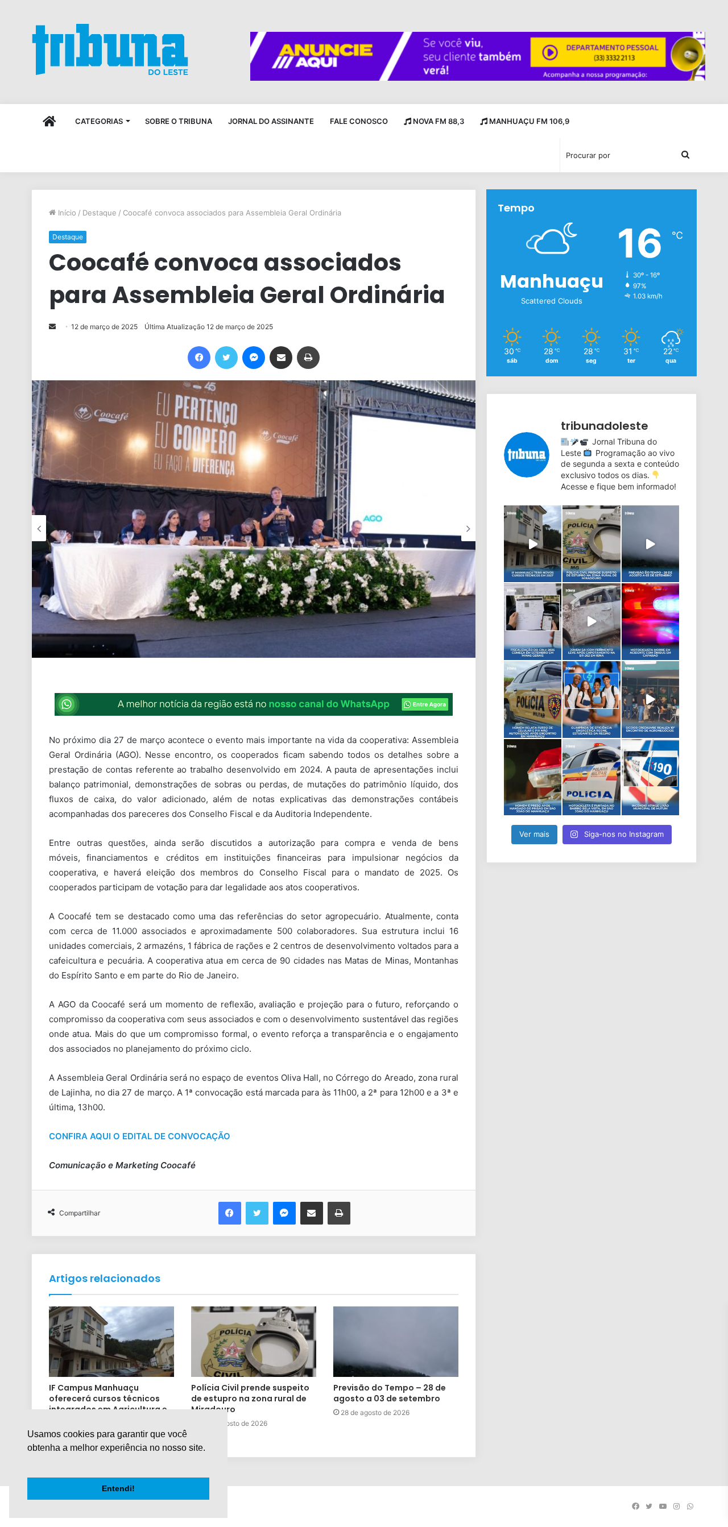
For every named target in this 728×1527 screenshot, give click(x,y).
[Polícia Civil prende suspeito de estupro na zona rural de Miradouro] (253, 1341)
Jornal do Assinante (271, 121)
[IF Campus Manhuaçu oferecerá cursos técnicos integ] (532, 543)
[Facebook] (199, 357)
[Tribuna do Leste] (110, 49)
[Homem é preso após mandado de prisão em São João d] (532, 777)
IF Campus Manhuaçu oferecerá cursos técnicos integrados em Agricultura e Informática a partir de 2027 (108, 1404)
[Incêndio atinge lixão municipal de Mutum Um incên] (650, 777)
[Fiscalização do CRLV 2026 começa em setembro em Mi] (532, 621)
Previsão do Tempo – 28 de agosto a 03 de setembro (389, 1393)
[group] (477, 56)
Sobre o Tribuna (178, 121)
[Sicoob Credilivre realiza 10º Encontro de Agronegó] (650, 699)
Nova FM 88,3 (437, 121)
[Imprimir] (308, 357)
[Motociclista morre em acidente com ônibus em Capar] (650, 621)
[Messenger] (253, 357)
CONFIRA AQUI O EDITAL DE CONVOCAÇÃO (141, 1136)
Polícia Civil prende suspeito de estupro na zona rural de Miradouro (250, 1398)
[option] (253, 519)
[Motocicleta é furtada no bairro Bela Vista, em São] (591, 777)
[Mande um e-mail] (52, 326)
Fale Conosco (359, 121)
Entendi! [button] (118, 1488)
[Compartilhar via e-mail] (281, 357)
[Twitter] (226, 357)
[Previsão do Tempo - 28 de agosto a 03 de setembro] (650, 543)
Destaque (99, 212)
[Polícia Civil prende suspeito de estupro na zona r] (591, 543)
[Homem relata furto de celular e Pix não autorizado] (532, 699)
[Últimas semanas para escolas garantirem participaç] (591, 699)
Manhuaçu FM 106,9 (528, 121)
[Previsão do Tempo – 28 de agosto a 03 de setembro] (395, 1341)
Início (66, 212)
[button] (29, 1462)
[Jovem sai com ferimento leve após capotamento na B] (591, 621)
